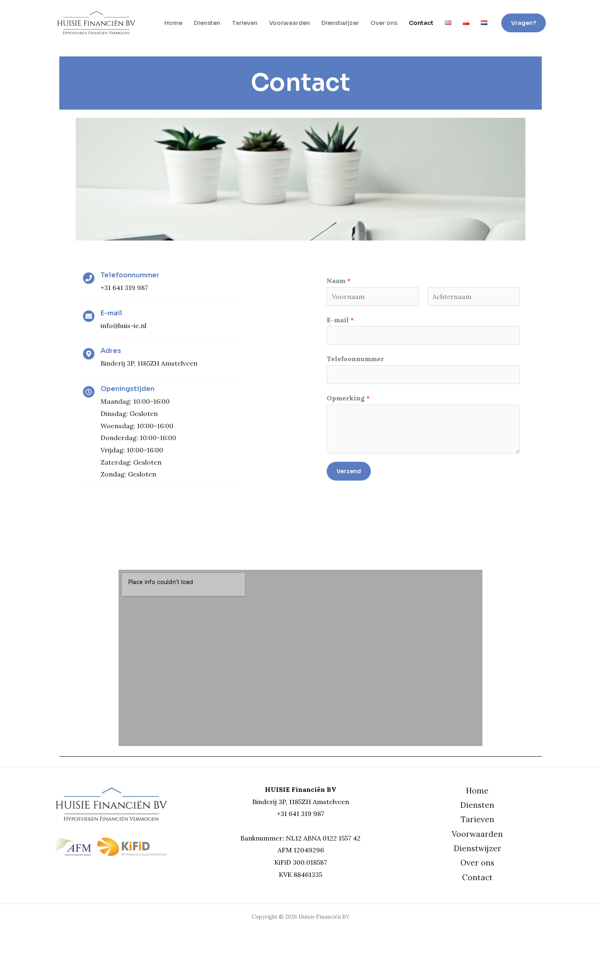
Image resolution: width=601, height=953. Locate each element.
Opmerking (348, 398)
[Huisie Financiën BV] (96, 22)
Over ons (383, 23)
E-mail (340, 320)
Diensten (207, 23)
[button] (523, 22)
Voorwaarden (289, 23)
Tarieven (245, 23)
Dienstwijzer (340, 23)
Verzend (348, 471)
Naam (338, 280)
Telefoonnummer (355, 359)
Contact (421, 23)
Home (173, 23)
